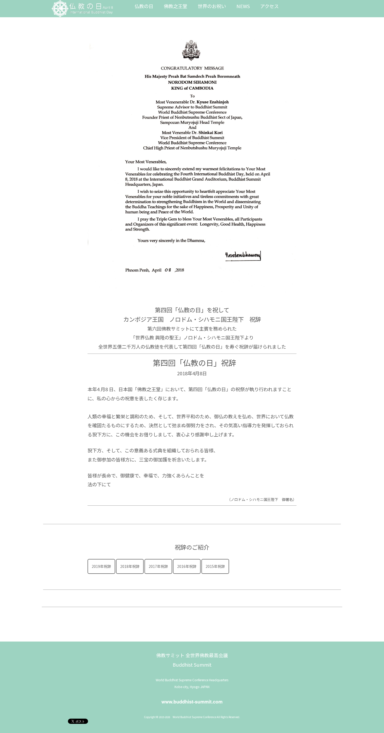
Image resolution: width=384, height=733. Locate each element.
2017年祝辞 (158, 566)
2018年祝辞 (129, 566)
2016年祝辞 (186, 566)
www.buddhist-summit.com (192, 701)
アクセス (269, 6)
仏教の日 (144, 6)
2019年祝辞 (101, 566)
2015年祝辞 (215, 566)
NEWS (243, 6)
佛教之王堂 (175, 6)
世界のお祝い (212, 6)
